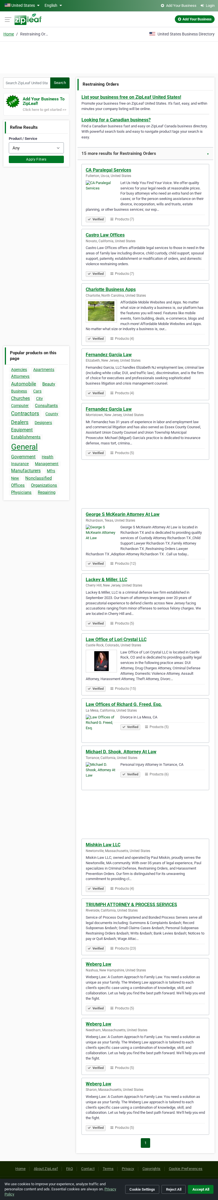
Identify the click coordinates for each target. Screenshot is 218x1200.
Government (23, 456)
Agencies (19, 369)
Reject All (173, 1189)
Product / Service (23, 138)
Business (19, 391)
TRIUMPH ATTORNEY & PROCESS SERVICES (131, 904)
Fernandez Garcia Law (109, 354)
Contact (88, 1169)
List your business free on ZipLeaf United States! (131, 97)
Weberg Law (98, 964)
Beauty (48, 384)
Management (46, 463)
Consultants (46, 405)
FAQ (69, 1169)
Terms (108, 1169)
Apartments (43, 369)
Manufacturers (26, 470)
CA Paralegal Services (108, 170)
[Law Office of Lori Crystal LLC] (103, 662)
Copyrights (151, 1169)
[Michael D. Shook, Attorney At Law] (103, 774)
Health (47, 457)
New (15, 478)
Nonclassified (38, 478)
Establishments (26, 437)
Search (60, 83)
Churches (20, 398)
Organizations (44, 485)
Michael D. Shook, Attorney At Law (121, 751)
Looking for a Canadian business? (116, 120)
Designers (43, 422)
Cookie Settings (142, 1189)
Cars (37, 391)
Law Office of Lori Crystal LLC (116, 639)
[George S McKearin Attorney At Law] (103, 537)
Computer (20, 405)
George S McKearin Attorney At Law (123, 514)
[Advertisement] (109, 56)
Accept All (200, 1189)
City (39, 398)
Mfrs (51, 471)
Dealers (19, 422)
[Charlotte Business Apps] (103, 312)
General (24, 447)
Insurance (20, 463)
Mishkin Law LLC (103, 844)
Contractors (25, 413)
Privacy (128, 1169)
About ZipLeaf (46, 1169)
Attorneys (20, 376)
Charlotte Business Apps (111, 289)
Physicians (21, 492)
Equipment (22, 430)
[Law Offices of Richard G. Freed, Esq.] (103, 727)
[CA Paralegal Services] (103, 192)
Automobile (23, 384)
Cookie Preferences (186, 1169)
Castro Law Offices (105, 235)
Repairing (46, 492)
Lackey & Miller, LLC (106, 579)
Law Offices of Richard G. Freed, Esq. (124, 704)
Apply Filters (36, 159)
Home (8, 34)
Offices (18, 485)
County (51, 414)
